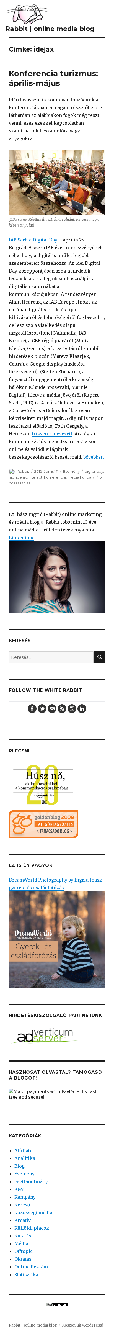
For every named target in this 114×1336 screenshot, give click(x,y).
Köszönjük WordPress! (82, 1325)
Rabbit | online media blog (33, 1325)
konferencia (55, 477)
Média (21, 1243)
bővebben (93, 457)
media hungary (81, 477)
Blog (19, 1166)
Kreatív (22, 1220)
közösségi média (33, 1212)
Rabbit (23, 471)
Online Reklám (31, 1267)
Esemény (71, 471)
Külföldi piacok (31, 1228)
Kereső (22, 1204)
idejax (21, 477)
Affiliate (23, 1150)
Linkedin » (21, 537)
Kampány (25, 1197)
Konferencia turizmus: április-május (53, 78)
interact (35, 477)
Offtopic (23, 1251)
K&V (19, 1189)
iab (11, 477)
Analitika (24, 1158)
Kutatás (22, 1236)
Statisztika (26, 1274)
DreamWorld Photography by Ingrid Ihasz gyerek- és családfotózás (55, 883)
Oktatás (23, 1259)
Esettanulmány (31, 1181)
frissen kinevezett (52, 433)
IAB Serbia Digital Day (33, 240)
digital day (94, 471)
